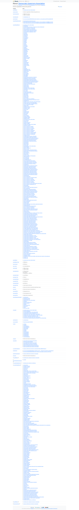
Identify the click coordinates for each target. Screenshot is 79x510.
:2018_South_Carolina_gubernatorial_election (30, 449)
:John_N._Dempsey (26, 481)
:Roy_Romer (25, 113)
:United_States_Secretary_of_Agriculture (30, 162)
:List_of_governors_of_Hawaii (28, 104)
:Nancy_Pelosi (26, 105)
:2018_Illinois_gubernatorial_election (29, 189)
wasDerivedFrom (16, 348)
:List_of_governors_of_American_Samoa (30, 177)
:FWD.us (25, 483)
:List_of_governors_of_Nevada (28, 131)
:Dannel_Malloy (26, 479)
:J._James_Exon (26, 157)
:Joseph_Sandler (26, 498)
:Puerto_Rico (25, 63)
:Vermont (25, 114)
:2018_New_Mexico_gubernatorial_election (30, 169)
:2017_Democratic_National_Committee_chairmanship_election (33, 496)
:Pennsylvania (26, 62)
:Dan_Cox (25, 486)
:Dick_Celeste (25, 73)
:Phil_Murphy (25, 198)
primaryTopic (16, 503)
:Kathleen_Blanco (26, 419)
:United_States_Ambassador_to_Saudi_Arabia (30, 238)
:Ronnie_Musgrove (26, 460)
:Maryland (25, 48)
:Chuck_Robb (25, 95)
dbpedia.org (43, 5)
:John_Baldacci (26, 397)
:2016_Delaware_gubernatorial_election (30, 137)
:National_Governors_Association (29, 106)
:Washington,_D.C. (26, 69)
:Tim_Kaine (25, 89)
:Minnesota (25, 51)
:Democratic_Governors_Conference (29, 363)
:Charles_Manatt (26, 186)
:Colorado (25, 36)
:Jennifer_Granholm (26, 125)
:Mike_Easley (25, 409)
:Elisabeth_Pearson (26, 255)
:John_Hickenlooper (26, 176)
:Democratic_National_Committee (29, 194)
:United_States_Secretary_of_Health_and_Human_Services (32, 212)
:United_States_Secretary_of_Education (29, 136)
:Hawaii (25, 40)
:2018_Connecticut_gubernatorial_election (30, 191)
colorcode (15, 264)
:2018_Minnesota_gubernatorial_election (30, 192)
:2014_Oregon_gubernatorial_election (29, 196)
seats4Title (15, 293)
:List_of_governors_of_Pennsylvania (29, 155)
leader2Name (15, 279)
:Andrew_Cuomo (26, 108)
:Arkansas (25, 33)
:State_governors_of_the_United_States (30, 102)
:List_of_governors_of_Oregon (28, 181)
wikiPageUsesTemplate (17, 297)
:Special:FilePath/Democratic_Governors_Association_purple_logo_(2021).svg (37, 351)
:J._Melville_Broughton (27, 159)
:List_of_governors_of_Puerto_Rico (29, 27)
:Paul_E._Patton (26, 441)
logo (14, 287)
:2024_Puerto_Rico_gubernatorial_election (30, 173)
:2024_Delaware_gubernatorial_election (30, 80)
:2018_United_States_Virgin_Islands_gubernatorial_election (33, 216)
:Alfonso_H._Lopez (26, 473)
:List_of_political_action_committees (29, 372)
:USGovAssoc (25, 297)
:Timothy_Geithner (26, 211)
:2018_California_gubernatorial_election (30, 200)
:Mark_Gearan (26, 210)
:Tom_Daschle (26, 120)
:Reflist (24, 304)
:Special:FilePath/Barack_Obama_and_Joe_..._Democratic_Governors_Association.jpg (38, 350)
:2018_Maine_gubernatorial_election (29, 167)
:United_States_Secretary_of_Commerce (30, 77)
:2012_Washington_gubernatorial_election (30, 197)
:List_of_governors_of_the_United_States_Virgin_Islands (32, 183)
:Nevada (25, 54)
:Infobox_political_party (27, 302)
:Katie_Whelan (26, 241)
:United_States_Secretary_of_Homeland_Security (31, 99)
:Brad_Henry (25, 374)
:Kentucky (25, 45)
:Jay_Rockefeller (26, 158)
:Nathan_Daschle (26, 135)
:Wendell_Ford (26, 100)
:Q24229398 (26, 326)
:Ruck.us (25, 489)
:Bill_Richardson (26, 156)
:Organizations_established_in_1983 (29, 31)
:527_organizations (26, 201)
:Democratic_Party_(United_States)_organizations (31, 230)
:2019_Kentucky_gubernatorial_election (30, 171)
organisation (20, 5)
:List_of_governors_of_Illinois (28, 126)
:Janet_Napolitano (26, 477)
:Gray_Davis (25, 387)
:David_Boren (25, 142)
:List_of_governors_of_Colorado (28, 195)
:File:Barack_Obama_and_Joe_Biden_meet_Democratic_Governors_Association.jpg (36, 256)
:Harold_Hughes (26, 457)
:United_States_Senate (27, 91)
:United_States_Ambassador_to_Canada (30, 243)
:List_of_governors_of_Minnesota (29, 130)
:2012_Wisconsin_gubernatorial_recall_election (31, 421)
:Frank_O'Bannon (26, 439)
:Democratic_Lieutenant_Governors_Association (31, 357)
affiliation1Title (16, 262)
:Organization (26, 336)
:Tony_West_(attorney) (27, 422)
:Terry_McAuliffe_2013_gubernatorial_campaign (31, 474)
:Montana (25, 53)
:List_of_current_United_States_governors (30, 187)
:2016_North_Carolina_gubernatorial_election (30, 138)
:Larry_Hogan (26, 405)
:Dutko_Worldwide (26, 464)
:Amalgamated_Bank (27, 383)
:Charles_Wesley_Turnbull (27, 416)
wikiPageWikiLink (17, 365)
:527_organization (26, 188)
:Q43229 (25, 327)
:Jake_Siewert (25, 185)
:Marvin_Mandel (26, 454)
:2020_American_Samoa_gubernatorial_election (31, 244)
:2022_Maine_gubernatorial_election (29, 222)
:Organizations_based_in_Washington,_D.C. (30, 229)
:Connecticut (25, 37)
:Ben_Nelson (25, 93)
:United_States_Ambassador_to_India (29, 237)
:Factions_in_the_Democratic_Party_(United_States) (31, 232)
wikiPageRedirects (17, 363)
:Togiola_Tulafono (26, 381)
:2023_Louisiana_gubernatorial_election (30, 30)
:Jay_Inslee (25, 417)
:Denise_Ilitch (25, 480)
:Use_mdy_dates (26, 308)
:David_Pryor (25, 121)
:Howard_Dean (26, 111)
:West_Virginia (26, 71)
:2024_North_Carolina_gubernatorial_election (30, 81)
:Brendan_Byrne (26, 455)
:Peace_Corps (26, 96)
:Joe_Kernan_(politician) (27, 440)
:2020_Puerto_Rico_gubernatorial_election (30, 150)
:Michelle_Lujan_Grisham (27, 436)
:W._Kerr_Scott (26, 148)
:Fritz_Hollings (26, 115)
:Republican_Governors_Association (29, 78)
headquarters (16, 271)
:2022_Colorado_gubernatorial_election (30, 218)
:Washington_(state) (27, 70)
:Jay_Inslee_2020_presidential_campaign (30, 424)
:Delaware (25, 38)
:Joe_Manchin (25, 74)
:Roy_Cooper (25, 153)
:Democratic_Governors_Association (30, 353)
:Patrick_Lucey (26, 478)
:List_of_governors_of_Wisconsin (28, 182)
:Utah (24, 67)
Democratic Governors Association (31, 3)
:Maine (24, 47)
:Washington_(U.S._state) (27, 240)
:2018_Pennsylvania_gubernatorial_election (30, 444)
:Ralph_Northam (26, 463)
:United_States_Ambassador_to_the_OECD (30, 251)
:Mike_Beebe (25, 415)
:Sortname (25, 306)
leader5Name (15, 283)
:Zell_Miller (25, 76)
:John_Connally (26, 379)
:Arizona (25, 32)
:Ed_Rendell (25, 414)
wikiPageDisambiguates (17, 360)
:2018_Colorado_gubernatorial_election (30, 190)
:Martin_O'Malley (26, 123)
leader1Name (15, 275)
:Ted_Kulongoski (26, 443)
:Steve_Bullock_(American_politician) (29, 410)
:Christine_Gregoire (26, 375)
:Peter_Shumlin (26, 427)
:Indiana (25, 42)
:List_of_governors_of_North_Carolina (29, 132)
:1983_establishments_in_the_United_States (30, 228)
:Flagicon (25, 301)
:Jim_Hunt (25, 437)
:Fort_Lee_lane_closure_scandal (28, 423)
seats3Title (15, 291)
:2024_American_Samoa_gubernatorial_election (31, 249)
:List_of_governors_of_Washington (29, 134)
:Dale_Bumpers (26, 175)
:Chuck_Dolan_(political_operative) (29, 253)
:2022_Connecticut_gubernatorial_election (30, 219)
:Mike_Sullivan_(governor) (27, 234)
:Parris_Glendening (26, 394)
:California (25, 35)
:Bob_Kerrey (25, 94)
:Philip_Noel (25, 458)
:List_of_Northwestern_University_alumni (30, 469)
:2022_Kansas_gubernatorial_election (29, 140)
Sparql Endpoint (63, 1)
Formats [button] (27, 1)
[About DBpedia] (15, 1)
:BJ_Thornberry (26, 252)
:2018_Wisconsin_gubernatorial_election (30, 170)
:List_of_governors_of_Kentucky (28, 193)
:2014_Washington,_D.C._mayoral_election (30, 247)
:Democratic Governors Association (30, 340)
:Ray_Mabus (25, 75)
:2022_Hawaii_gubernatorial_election (29, 220)
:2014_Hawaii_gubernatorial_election (29, 215)
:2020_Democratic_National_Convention (30, 385)
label (14, 338)
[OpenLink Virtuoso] (32, 507)
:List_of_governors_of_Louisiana (28, 128)
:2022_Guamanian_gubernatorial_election (30, 139)
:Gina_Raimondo (26, 152)
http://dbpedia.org (32, 5)
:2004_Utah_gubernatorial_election (29, 445)
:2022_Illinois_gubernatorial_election (29, 221)
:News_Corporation (26, 434)
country (15, 266)
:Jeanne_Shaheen (26, 116)
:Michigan (25, 50)
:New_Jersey (25, 55)
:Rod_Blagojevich (26, 392)
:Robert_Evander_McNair (27, 459)
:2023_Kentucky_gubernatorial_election (30, 141)
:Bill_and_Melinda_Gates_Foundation (29, 242)
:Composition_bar (26, 299)
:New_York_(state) (26, 57)
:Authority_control (26, 298)
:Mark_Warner (26, 389)
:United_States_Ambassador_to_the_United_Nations (31, 239)
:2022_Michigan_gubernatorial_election (30, 29)
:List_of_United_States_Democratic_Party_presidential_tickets (33, 466)
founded (15, 268)
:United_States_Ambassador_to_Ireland (30, 246)
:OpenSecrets (26, 164)
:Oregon (25, 61)
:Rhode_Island (26, 64)
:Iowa (24, 43)
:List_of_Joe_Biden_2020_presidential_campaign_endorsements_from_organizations (36, 425)
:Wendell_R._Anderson (27, 412)
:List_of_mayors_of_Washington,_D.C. (29, 184)
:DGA (24, 359)
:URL (24, 307)
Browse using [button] (22, 1)
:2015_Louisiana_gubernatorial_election (30, 149)
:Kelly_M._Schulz (26, 487)
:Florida (25, 39)
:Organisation (26, 331)
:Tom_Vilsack (25, 97)
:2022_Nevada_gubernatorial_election (29, 79)
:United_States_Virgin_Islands (28, 92)
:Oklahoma (25, 60)
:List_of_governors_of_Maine (28, 129)
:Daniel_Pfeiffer (26, 465)
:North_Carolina (26, 58)
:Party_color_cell (26, 303)
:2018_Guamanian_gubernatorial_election (30, 165)
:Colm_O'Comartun (26, 254)
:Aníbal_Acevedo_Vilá (27, 476)
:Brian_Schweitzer (26, 403)
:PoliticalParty (26, 333)
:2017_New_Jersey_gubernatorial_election (30, 209)
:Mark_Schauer (26, 396)
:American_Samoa (26, 107)
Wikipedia (32, 508)
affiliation (15, 260)
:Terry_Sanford (26, 203)
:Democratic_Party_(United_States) (29, 260)
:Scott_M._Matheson (27, 442)
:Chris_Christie (26, 467)
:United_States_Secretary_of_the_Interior (30, 213)
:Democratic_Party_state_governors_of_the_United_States (32, 231)
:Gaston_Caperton (26, 366)
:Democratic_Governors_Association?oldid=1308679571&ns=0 (34, 348)
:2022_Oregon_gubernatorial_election (29, 226)
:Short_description (26, 305)
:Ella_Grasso (25, 391)
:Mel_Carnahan (26, 407)
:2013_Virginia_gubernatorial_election (29, 447)
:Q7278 (25, 328)
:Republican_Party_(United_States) (29, 88)
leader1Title (15, 277)
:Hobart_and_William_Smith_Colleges (29, 124)
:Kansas (25, 44)
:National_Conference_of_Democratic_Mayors (31, 471)
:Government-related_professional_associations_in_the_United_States (34, 233)
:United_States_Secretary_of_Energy (29, 163)
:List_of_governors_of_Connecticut (29, 28)
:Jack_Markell (25, 426)
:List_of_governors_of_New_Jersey (29, 180)
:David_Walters (26, 456)
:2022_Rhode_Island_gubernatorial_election (30, 227)
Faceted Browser (56, 1)
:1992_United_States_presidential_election (30, 103)
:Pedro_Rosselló (26, 453)
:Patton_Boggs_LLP (26, 250)
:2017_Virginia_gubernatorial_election (29, 475)
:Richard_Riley (26, 112)
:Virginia (25, 68)
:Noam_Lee (25, 257)
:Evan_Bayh (25, 365)
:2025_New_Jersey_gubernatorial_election (30, 174)
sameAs (15, 340)
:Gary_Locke (25, 109)
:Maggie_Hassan (26, 118)
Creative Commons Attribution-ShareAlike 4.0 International (49, 508)
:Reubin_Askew (26, 202)
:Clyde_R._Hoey (26, 154)
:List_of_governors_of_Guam (28, 178)
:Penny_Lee (25, 258)
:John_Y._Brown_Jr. (26, 380)
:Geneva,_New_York (26, 122)
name (14, 289)
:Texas (24, 66)
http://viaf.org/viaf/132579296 (28, 341)
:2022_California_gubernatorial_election (30, 217)
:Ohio (24, 59)
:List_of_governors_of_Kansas (28, 127)
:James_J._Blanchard (27, 377)
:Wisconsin (25, 72)
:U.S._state (25, 90)
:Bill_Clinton (25, 34)
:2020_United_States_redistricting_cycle (30, 450)
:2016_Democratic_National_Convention (30, 482)
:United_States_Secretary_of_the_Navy (29, 161)
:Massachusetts (26, 49)
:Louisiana (25, 46)
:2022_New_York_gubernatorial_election (30, 225)
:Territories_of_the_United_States (29, 119)
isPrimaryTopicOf (16, 353)
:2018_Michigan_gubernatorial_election (30, 168)
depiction (15, 350)
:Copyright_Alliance (26, 470)
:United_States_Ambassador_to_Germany (30, 236)
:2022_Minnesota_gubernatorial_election (30, 223)
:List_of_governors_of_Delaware (28, 98)
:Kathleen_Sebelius (26, 117)
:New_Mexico (25, 56)
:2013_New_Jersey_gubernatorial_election (30, 446)
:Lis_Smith (25, 484)
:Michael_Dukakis (26, 408)
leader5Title (15, 285)
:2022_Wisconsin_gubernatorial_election (30, 172)
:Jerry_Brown (25, 388)
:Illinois (25, 41)
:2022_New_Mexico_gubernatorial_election (30, 224)
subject (14, 310)
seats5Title (15, 295)
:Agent (24, 329)
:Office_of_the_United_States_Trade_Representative (31, 101)
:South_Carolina (26, 65)
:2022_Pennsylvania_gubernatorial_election (30, 214)
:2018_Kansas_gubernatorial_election (29, 166)
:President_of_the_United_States (28, 87)
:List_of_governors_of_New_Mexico (29, 160)
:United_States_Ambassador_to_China (29, 235)
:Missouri (25, 52)
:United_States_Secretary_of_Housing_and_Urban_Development (33, 26)
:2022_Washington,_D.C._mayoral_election (30, 248)
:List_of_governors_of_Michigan (28, 179)
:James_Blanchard (26, 245)
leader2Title (15, 281)
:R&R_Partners (26, 199)
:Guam (24, 110)
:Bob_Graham (26, 151)
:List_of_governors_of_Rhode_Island (29, 133)
